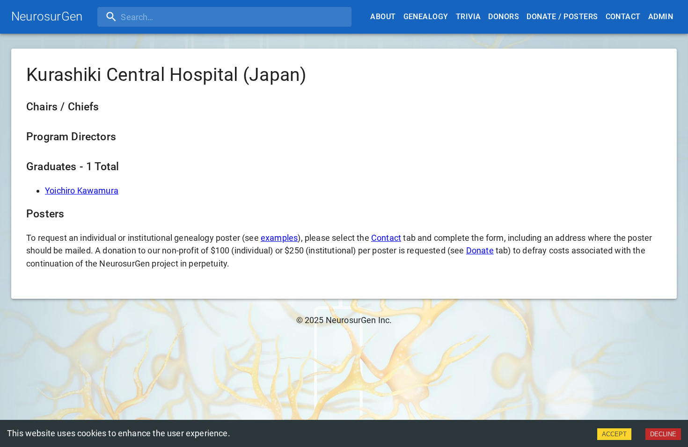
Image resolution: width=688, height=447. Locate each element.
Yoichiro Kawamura (81, 190)
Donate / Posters (562, 16)
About (382, 16)
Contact (623, 16)
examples (279, 238)
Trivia (468, 16)
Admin (660, 16)
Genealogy (425, 16)
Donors (503, 16)
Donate (480, 250)
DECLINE (663, 434)
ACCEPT (614, 434)
